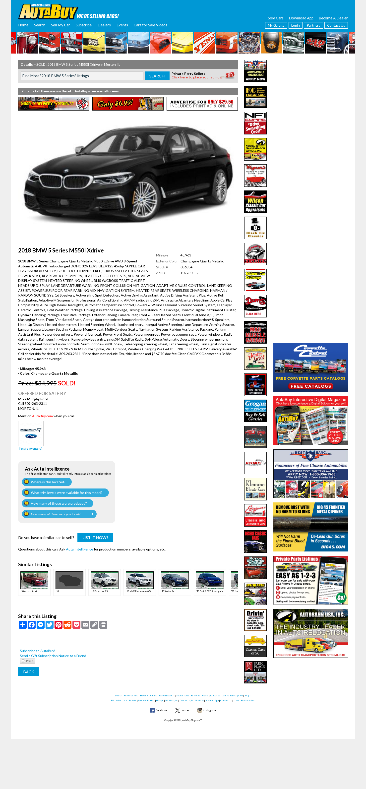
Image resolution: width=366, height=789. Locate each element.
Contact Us (336, 25)
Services (195, 695)
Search (39, 25)
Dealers (104, 25)
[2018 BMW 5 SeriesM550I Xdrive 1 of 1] (128, 175)
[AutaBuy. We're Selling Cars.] (68, 11)
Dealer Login (186, 700)
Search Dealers (167, 695)
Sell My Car (60, 25)
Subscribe (84, 25)
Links (236, 700)
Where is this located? (48, 482)
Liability (199, 700)
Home (23, 25)
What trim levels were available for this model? (67, 492)
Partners (313, 25)
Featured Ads (131, 695)
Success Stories (146, 700)
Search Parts (183, 695)
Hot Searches (248, 700)
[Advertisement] (310, 91)
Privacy (209, 700)
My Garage (276, 25)
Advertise (121, 700)
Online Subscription (232, 695)
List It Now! (95, 537)
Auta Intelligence (79, 549)
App (217, 700)
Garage (160, 700)
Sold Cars (276, 18)
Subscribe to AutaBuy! (37, 651)
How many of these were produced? (59, 503)
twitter (185, 710)
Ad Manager (171, 700)
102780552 (189, 273)
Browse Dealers (148, 695)
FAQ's (247, 695)
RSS (112, 700)
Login (295, 25)
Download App (301, 18)
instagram (209, 710)
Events (122, 25)
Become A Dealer (333, 18)
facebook (161, 710)
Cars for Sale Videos (150, 25)
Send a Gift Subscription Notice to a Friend (53, 656)
